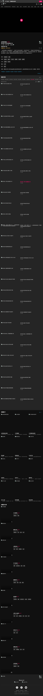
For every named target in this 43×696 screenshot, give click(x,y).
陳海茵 (5, 59)
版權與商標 (17, 690)
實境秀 (15, 582)
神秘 (18, 599)
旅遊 (17, 582)
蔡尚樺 (9, 61)
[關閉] (1, 1)
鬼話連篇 (14, 596)
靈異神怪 (29, 599)
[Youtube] (26, 687)
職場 (22, 582)
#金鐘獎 (11, 71)
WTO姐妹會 (15, 563)
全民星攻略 (15, 663)
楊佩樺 (16, 59)
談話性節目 (18, 565)
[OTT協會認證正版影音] (40, 42)
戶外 (18, 532)
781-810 (19, 79)
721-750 (11, 79)
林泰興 (20, 59)
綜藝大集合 (15, 529)
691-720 (6, 79)
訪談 (14, 649)
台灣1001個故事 (16, 613)
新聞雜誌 (17, 649)
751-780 (15, 79)
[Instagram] (21, 687)
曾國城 (5, 61)
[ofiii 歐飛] (5, 4)
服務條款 (25, 690)
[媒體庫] (41, 4)
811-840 (23, 79)
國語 (8, 44)
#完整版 (15, 71)
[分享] (41, 48)
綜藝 (18, 515)
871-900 (32, 79)
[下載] (36, 4)
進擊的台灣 (15, 646)
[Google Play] (25, 683)
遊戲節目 (15, 515)
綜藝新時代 (15, 579)
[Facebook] (17, 687)
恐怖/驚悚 (15, 599)
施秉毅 (23, 59)
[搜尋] (39, 4)
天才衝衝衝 (15, 512)
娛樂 (24, 565)
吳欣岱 (12, 59)
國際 (14, 565)
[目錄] (1, 4)
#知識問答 (19, 71)
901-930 (36, 79)
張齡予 (9, 59)
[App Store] (17, 683)
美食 (21, 649)
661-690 (2, 79)
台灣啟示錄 (15, 546)
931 (40, 79)
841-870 (28, 79)
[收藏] (39, 48)
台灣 (6, 44)
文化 (17, 632)
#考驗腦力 (3, 71)
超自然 (26, 599)
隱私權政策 (22, 690)
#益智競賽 (8, 71)
